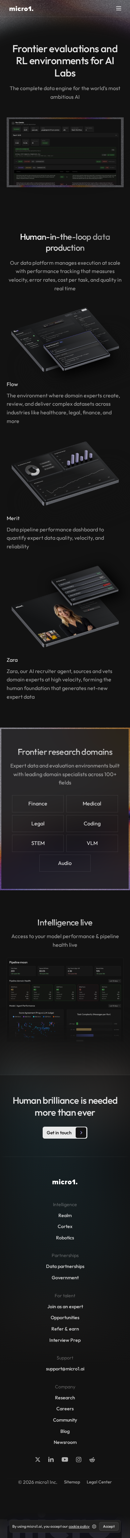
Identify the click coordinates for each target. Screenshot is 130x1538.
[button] (118, 8)
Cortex (65, 1226)
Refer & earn (65, 1329)
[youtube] (65, 1459)
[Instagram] (78, 1459)
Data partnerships (65, 1266)
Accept (109, 1526)
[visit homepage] (21, 8)
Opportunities (65, 1318)
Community (65, 1420)
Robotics (65, 1238)
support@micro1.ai (65, 1369)
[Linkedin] (51, 1459)
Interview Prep (65, 1340)
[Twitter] (37, 1459)
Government (65, 1278)
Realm (65, 1215)
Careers (65, 1409)
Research (65, 1398)
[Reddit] (92, 1460)
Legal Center (99, 1481)
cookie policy (79, 1526)
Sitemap (72, 1481)
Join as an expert (65, 1307)
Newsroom (65, 1442)
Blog (65, 1431)
